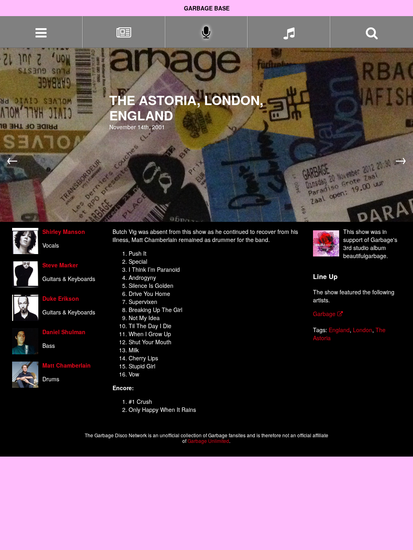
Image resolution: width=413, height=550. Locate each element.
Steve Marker (60, 265)
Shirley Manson (63, 231)
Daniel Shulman (64, 332)
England (339, 330)
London (362, 330)
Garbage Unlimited (208, 440)
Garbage (325, 314)
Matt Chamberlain (66, 365)
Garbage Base (206, 8)
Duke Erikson (60, 298)
